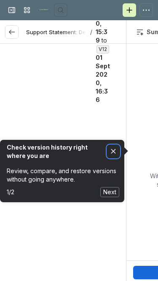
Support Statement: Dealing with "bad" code (84, 32)
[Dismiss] (113, 151)
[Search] (60, 10)
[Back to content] (12, 32)
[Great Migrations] (44, 10)
